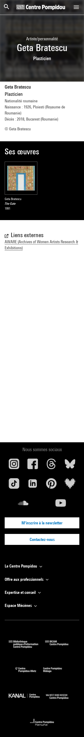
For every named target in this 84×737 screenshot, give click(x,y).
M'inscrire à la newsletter (42, 522)
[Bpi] (27, 646)
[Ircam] (60, 646)
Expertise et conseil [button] (21, 592)
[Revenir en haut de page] (73, 726)
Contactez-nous (42, 539)
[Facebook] (32, 466)
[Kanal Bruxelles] (27, 700)
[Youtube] (60, 505)
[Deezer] (70, 485)
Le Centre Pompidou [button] (21, 566)
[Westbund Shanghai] (60, 700)
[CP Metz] (29, 673)
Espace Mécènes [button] (19, 605)
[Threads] (51, 466)
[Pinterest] (51, 485)
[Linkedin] (32, 485)
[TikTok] (14, 485)
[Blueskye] (70, 466)
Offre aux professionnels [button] (24, 579)
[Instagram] (14, 466)
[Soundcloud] (23, 505)
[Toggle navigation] (76, 7)
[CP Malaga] (56, 673)
